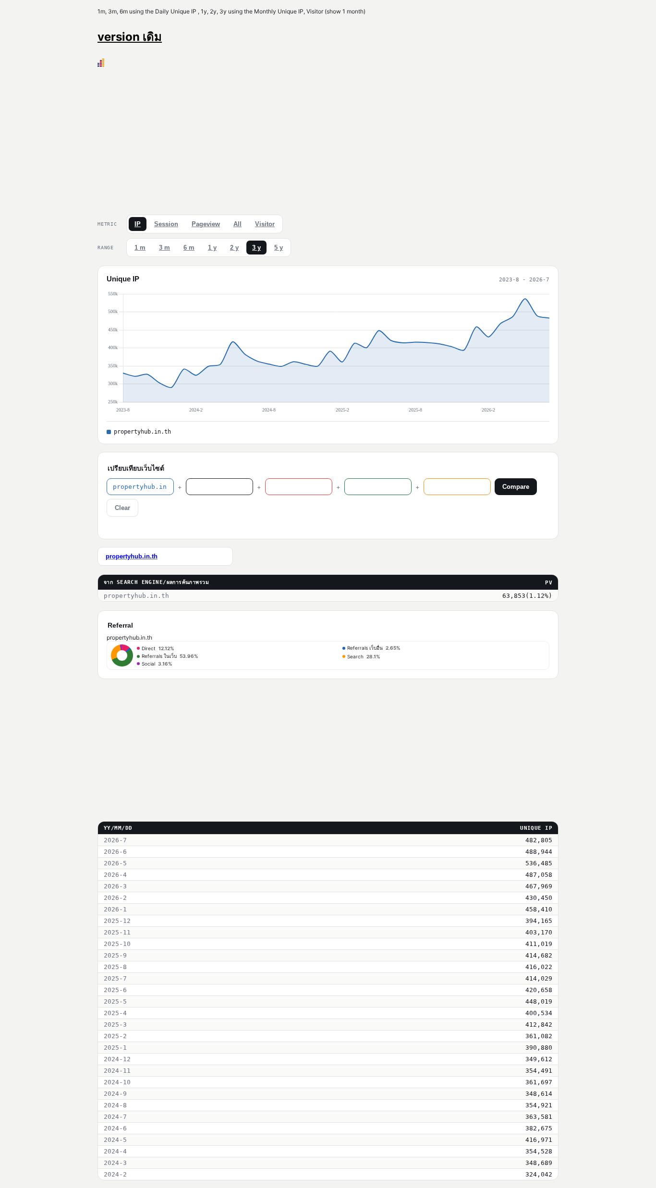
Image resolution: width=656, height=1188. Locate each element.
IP (137, 224)
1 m (140, 247)
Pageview (206, 224)
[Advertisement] (328, 139)
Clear (122, 507)
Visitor (265, 224)
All (237, 224)
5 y (278, 247)
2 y (234, 247)
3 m (164, 247)
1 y (212, 247)
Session (166, 224)
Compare (515, 486)
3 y (256, 247)
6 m (188, 247)
